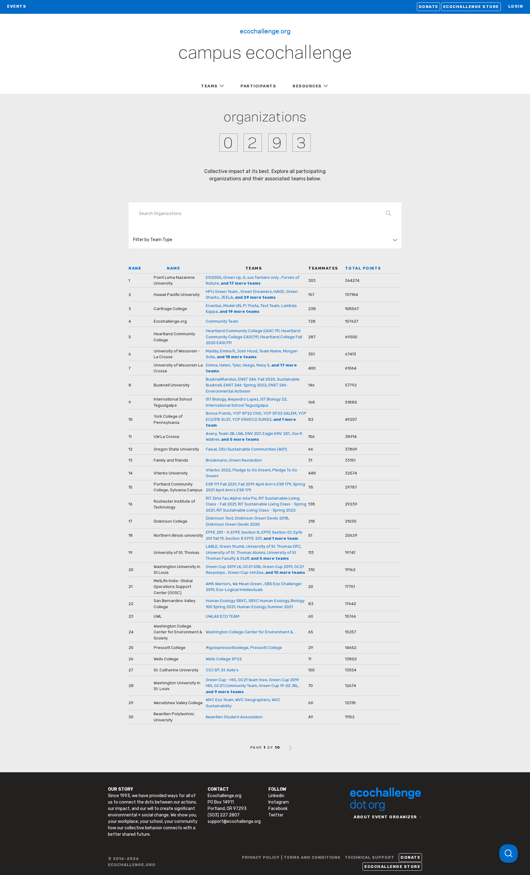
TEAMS (209, 86)
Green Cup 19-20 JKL (278, 685)
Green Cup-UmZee (245, 572)
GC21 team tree (252, 679)
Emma (211, 365)
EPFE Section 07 (276, 532)
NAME (173, 268)
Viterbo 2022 (218, 470)
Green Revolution (245, 460)
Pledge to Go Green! (251, 470)
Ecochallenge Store (471, 6)
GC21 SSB (252, 566)
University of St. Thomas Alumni (235, 552)
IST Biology (216, 399)
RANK (135, 268)
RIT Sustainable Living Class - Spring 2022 (256, 510)
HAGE (279, 291)
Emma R (227, 351)
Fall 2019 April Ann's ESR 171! (264, 484)
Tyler (236, 365)
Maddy (212, 351)
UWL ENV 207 (248, 433)
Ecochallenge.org (265, 30)
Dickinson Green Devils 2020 (233, 524)
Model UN (232, 305)
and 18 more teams (237, 357)
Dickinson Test (219, 518)
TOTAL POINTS (363, 268)
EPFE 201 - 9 (217, 532)
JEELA (227, 297)
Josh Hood (247, 351)
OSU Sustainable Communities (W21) (253, 449)
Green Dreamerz (256, 291)
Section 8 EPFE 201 (243, 538)
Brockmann (216, 460)
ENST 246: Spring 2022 (245, 385)
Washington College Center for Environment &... (251, 632)
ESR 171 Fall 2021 (221, 484)
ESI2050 (213, 277)
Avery (211, 433)
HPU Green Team (222, 291)
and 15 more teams (285, 572)
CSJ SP (212, 670)
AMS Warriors (218, 583)
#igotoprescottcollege (227, 647)
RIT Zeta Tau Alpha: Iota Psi (231, 498)
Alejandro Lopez (243, 399)
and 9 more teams (225, 691)
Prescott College (266, 647)
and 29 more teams (255, 297)
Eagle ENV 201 (276, 433)
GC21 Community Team (235, 685)
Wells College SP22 (224, 659)
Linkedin (276, 795)
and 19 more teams (239, 311)
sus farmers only (263, 277)
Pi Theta (251, 305)
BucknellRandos (221, 379)
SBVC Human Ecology (268, 600)
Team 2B (226, 433)
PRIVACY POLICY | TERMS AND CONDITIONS (291, 857)
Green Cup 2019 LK (223, 566)
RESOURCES (307, 86)
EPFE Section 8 (245, 532)
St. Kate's (230, 670)
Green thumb (232, 546)
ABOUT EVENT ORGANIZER (385, 817)
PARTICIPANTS (258, 86)
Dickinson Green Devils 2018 (261, 518)
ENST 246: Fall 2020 (256, 379)
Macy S (263, 365)
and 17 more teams (241, 283)
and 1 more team (280, 538)
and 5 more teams (240, 439)
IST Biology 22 (273, 399)
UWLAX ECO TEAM (222, 616)
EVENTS (16, 6)
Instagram (278, 802)
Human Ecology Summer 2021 (265, 606)
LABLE (212, 546)
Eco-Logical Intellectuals (239, 589)
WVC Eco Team (219, 699)
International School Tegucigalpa (237, 405)
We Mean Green (247, 583)
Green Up (232, 277)
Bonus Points (218, 413)
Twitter (275, 815)
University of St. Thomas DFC (273, 546)
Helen (224, 365)
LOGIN (515, 6)
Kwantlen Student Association (234, 717)
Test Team (269, 305)
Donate (428, 6)
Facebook (278, 808)
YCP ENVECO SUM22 (251, 419)
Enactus (213, 305)
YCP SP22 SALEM (279, 413)
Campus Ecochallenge (265, 53)
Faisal (211, 449)
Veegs (249, 365)
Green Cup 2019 (277, 566)
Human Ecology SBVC (226, 600)
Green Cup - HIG (221, 679)
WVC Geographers (252, 699)
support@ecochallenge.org (234, 821)
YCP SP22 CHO (247, 413)
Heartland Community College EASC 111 (242, 330)
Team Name (270, 351)
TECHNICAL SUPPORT (369, 857)
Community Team (222, 321)
